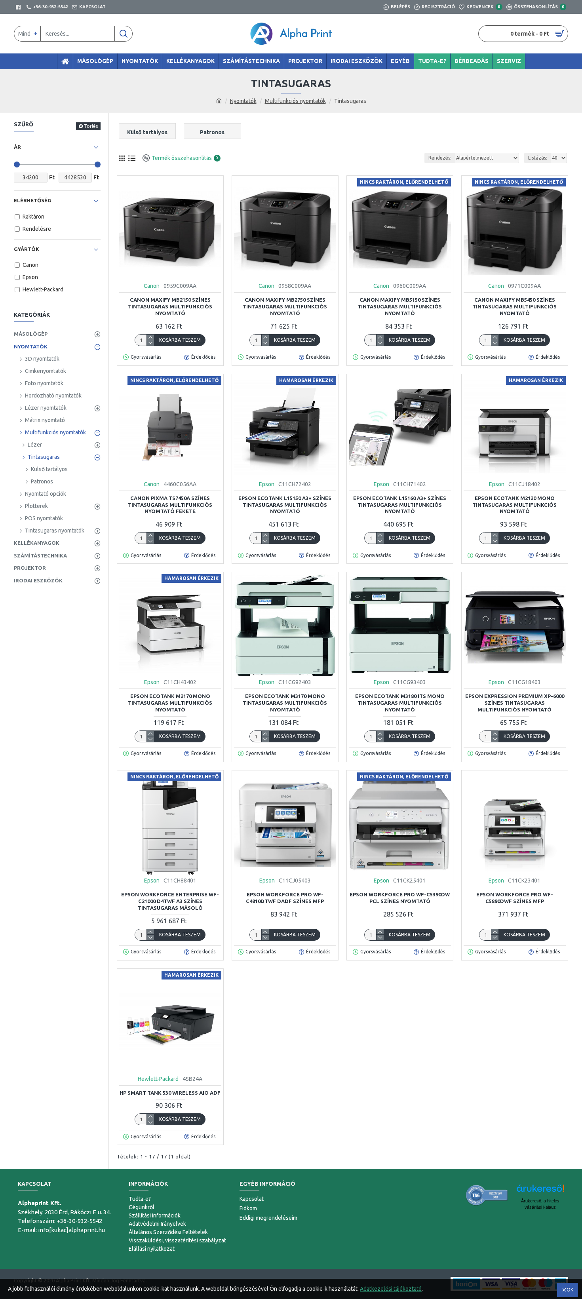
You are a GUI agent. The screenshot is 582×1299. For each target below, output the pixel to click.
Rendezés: (439, 157)
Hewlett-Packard (158, 1079)
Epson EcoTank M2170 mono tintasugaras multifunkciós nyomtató (170, 702)
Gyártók (26, 249)
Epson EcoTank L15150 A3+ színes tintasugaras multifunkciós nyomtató (284, 504)
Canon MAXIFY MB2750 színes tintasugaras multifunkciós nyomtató (285, 306)
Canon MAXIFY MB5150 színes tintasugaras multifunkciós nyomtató (400, 306)
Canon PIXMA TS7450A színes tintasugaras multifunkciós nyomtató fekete (170, 504)
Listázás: (537, 157)
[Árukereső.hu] (487, 1195)
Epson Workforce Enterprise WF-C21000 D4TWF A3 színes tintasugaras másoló (170, 901)
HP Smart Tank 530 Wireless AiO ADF (170, 1092)
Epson (266, 484)
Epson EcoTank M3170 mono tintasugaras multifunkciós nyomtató (285, 702)
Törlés (91, 126)
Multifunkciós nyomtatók (295, 101)
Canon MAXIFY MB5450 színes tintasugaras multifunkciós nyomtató (514, 306)
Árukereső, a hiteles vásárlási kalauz (540, 1204)
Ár (17, 147)
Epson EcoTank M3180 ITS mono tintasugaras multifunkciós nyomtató (400, 702)
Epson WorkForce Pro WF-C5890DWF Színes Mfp (514, 898)
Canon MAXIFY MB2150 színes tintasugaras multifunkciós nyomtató (170, 306)
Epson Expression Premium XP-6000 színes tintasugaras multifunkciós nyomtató (514, 702)
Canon (152, 286)
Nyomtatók (243, 101)
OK (570, 1289)
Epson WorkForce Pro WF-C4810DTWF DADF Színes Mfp (285, 898)
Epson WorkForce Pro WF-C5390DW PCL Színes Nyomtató (400, 898)
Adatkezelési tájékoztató (391, 1289)
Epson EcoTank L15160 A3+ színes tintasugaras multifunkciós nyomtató (399, 504)
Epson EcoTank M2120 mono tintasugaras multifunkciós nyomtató (514, 504)
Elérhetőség (32, 200)
